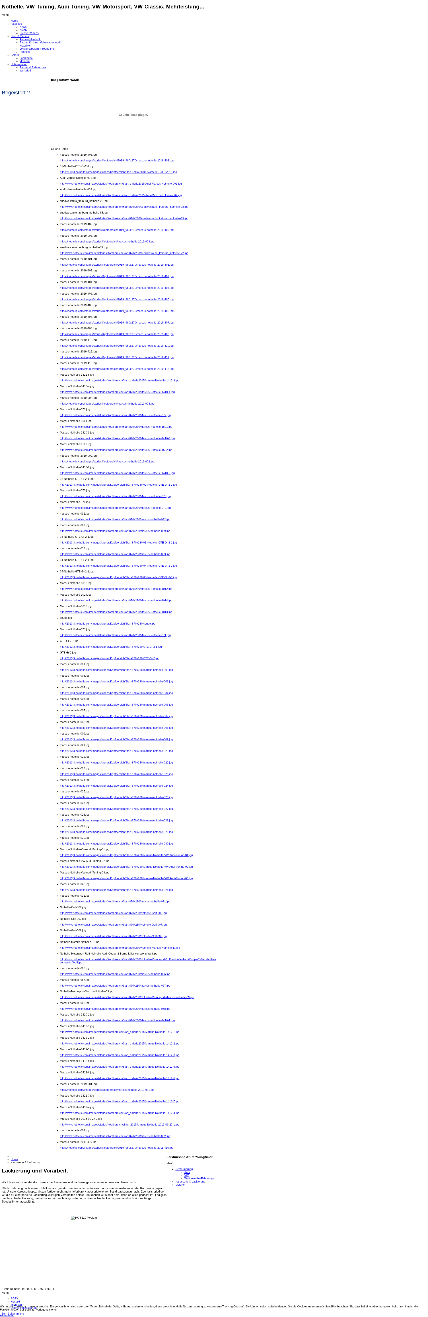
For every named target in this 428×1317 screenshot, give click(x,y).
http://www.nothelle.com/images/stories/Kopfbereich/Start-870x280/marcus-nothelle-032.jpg (115, 519)
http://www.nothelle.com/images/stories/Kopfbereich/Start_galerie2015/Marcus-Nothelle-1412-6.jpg (119, 1078)
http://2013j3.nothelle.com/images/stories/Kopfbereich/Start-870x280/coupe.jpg (107, 623)
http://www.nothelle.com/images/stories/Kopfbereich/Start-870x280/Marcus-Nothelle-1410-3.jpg (117, 438)
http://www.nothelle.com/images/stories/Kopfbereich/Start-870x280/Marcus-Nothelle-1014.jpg (116, 600)
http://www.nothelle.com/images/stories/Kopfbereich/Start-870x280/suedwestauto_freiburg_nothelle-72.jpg (124, 253)
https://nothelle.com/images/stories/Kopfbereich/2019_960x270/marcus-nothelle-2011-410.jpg (116, 1147)
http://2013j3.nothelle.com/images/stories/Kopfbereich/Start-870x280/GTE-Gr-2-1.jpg (111, 646)
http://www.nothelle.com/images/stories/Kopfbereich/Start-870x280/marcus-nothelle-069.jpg (115, 531)
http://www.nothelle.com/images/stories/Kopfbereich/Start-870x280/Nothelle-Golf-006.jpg (113, 913)
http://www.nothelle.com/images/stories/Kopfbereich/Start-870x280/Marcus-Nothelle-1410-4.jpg (117, 392)
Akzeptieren (7, 1315)
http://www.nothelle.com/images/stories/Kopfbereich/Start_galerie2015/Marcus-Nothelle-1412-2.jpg (119, 1043)
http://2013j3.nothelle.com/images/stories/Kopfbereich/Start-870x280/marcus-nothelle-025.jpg (116, 797)
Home (14, 1159)
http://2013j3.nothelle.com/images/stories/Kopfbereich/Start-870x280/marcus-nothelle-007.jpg (116, 716)
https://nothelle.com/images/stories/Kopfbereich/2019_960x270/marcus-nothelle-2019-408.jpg (117, 334)
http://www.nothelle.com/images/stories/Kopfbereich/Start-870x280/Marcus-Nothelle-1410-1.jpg (117, 1020)
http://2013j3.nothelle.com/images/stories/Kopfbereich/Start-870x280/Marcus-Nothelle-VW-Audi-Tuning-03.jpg (126, 878)
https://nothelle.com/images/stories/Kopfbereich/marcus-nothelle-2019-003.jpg (107, 241)
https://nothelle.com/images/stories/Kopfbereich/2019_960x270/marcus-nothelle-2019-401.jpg (117, 264)
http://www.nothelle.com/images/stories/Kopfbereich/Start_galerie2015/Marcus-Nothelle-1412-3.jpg (119, 1055)
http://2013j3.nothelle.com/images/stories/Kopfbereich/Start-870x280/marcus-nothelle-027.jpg (116, 808)
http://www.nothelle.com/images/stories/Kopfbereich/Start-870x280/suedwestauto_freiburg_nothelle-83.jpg (124, 218)
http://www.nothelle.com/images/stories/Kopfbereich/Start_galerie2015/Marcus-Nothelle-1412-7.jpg (119, 1101)
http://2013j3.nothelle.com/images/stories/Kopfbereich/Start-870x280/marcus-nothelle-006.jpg (116, 704)
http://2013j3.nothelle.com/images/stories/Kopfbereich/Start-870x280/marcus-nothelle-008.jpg (116, 727)
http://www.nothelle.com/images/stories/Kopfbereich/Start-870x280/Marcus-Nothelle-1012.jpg (116, 588)
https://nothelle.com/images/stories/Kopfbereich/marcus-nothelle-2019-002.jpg (107, 461)
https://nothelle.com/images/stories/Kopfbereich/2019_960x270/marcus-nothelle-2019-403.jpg (117, 160)
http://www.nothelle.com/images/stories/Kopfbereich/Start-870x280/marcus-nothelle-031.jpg (115, 901)
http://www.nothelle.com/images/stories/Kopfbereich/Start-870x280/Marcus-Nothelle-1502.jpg (116, 450)
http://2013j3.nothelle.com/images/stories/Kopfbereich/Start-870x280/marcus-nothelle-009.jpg (116, 739)
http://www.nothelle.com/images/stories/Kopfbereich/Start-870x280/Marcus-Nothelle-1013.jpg (116, 612)
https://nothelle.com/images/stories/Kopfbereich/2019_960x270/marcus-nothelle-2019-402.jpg (117, 276)
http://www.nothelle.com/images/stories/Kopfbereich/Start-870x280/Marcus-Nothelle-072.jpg (115, 415)
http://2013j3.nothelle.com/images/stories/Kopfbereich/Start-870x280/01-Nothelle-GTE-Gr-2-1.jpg (118, 172)
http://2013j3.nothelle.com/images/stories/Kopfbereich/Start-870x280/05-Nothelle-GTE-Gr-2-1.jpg (118, 577)
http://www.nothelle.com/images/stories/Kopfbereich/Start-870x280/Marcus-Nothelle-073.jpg (115, 496)
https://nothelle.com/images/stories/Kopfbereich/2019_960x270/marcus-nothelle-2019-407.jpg (117, 322)
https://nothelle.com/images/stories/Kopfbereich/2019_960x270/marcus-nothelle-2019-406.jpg (117, 311)
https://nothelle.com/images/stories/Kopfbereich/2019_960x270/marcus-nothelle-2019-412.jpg (117, 357)
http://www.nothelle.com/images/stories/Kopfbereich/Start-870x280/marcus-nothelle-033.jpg (115, 554)
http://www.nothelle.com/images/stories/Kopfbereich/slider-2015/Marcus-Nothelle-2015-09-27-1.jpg (119, 1124)
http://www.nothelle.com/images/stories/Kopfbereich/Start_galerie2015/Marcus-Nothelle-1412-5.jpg (119, 1066)
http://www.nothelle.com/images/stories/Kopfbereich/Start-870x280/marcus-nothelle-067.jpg (115, 985)
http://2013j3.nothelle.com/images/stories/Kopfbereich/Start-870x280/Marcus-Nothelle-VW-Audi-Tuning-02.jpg (126, 866)
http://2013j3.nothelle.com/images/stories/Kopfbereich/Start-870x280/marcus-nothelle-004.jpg (116, 693)
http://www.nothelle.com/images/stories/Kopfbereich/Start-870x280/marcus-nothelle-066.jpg (115, 974)
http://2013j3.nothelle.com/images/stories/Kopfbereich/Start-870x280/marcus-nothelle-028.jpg (116, 820)
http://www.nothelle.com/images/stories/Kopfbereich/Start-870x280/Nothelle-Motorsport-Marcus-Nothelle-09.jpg (127, 997)
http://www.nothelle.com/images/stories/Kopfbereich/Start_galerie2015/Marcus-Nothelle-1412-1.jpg (119, 1032)
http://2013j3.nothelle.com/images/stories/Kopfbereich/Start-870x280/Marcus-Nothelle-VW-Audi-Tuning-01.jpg (126, 855)
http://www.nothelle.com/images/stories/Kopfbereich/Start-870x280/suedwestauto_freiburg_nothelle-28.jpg (124, 206)
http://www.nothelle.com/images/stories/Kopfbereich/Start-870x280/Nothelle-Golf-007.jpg (113, 924)
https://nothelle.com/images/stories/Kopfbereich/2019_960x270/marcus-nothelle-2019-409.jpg (117, 230)
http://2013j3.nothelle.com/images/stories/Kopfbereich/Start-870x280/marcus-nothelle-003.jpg (116, 681)
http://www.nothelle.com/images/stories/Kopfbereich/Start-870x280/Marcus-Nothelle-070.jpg (115, 507)
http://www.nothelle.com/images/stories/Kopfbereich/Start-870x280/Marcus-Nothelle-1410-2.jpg (117, 473)
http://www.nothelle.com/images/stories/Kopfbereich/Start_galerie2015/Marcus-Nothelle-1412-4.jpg (119, 1113)
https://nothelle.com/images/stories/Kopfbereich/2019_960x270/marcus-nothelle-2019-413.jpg (117, 368)
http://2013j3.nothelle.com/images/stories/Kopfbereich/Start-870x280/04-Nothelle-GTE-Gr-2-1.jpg (118, 565)
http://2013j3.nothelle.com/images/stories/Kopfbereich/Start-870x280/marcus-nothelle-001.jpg (116, 670)
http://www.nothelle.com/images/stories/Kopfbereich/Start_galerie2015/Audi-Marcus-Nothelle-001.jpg (121, 183)
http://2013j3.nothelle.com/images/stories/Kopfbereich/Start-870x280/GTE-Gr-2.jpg (109, 658)
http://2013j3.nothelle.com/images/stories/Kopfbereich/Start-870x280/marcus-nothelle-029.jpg (116, 832)
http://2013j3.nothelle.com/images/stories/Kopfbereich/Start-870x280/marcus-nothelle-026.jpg (116, 890)
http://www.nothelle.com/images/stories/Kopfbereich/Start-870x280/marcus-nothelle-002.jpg (115, 1136)
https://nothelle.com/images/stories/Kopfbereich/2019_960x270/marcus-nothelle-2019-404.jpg (117, 287)
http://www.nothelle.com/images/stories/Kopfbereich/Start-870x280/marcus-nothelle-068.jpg (115, 1008)
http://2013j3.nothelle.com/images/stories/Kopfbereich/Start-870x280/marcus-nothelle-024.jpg (116, 785)
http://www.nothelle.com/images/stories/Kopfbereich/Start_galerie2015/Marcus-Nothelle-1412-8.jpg (119, 380)
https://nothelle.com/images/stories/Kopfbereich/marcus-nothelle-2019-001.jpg (107, 1089)
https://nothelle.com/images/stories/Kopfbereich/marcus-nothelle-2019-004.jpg (107, 403)
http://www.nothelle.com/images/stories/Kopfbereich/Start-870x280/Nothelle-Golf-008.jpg (113, 936)
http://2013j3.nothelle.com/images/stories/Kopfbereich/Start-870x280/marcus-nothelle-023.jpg (116, 774)
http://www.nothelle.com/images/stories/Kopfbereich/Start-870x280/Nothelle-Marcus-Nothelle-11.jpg (120, 947)
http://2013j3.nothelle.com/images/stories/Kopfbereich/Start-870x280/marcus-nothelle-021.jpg (116, 751)
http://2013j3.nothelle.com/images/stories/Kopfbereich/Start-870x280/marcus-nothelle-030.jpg (116, 843)
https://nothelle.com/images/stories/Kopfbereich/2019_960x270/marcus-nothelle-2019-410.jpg (117, 345)
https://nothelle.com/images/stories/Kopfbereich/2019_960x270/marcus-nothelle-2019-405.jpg (117, 299)
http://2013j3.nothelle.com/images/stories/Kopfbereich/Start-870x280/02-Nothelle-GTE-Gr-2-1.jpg (118, 484)
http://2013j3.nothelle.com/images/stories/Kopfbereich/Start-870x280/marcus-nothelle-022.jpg (116, 762)
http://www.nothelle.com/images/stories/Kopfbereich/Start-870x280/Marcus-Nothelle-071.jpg (115, 635)
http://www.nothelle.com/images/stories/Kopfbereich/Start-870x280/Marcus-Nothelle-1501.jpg (116, 426)
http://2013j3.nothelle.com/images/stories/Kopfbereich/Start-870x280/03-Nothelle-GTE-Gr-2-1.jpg (118, 542)
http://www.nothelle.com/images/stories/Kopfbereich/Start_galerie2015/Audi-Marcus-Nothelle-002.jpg (121, 195)
